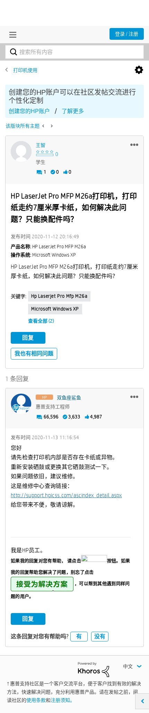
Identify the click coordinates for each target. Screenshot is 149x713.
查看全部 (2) (41, 321)
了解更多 (73, 111)
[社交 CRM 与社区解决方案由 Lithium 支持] (93, 669)
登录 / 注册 (126, 34)
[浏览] (11, 34)
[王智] (21, 151)
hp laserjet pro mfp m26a (59, 296)
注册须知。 (63, 700)
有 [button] (79, 636)
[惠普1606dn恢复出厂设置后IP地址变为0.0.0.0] (44, 125)
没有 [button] (99, 636)
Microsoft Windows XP (55, 309)
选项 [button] (139, 70)
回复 (28, 337)
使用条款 (36, 700)
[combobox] (74, 52)
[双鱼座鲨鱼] (21, 403)
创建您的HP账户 (29, 111)
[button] (134, 144)
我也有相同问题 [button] (34, 353)
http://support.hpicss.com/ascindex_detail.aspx (66, 495)
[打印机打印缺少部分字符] (51, 125)
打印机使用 (25, 70)
